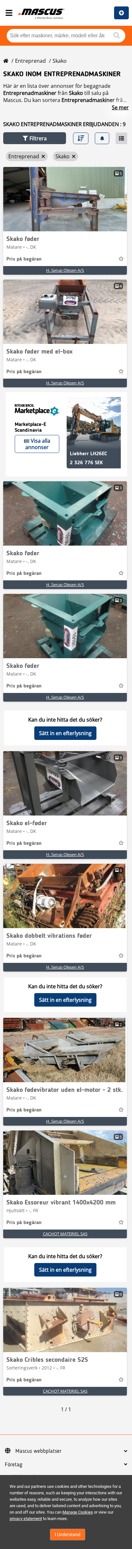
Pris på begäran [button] (24, 259)
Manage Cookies (77, 1512)
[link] (65, 199)
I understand (67, 1534)
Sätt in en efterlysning (65, 733)
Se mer (120, 107)
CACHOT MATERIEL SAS (65, 1234)
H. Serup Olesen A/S (65, 270)
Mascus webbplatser (38, 1451)
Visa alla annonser (37, 444)
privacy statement (26, 1518)
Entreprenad (30, 60)
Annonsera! (121, 12)
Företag (13, 1465)
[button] (34, 138)
